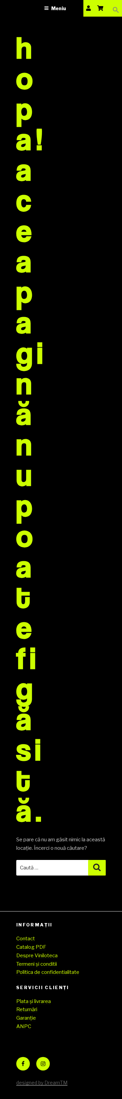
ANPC (23, 1026)
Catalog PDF (31, 947)
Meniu (58, 8)
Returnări (26, 1009)
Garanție (26, 1018)
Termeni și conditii (36, 964)
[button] (116, 8)
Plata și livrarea (33, 1001)
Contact (25, 939)
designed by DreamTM (41, 1082)
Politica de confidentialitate (47, 972)
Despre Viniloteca (37, 956)
